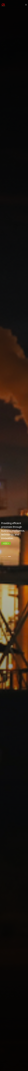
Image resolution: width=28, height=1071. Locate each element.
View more (5, 543)
